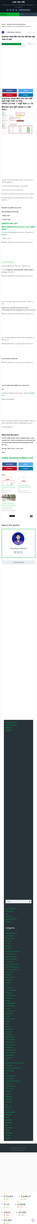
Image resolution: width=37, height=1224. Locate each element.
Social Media (9, 1078)
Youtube (8, 1094)
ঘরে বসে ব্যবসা (8, 1107)
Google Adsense (10, 1003)
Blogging (8, 946)
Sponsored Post (10, 1086)
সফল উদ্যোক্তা (9, 1133)
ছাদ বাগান (7, 1109)
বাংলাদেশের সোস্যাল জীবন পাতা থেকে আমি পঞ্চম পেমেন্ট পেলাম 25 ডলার (8, 487)
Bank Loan (9, 941)
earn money (9, 972)
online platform (10, 1045)
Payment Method (11, 1050)
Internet (8, 1016)
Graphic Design (10, 1006)
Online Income (10, 1042)
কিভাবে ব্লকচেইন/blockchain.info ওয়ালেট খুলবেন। (18, 227)
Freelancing (9, 998)
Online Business (10, 1039)
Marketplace (9, 1029)
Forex (7, 985)
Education (9, 974)
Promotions (9, 1058)
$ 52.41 (7, 1212)
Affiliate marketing (11, 725)
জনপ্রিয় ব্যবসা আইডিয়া (10, 1112)
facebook (9, 90)
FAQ (7, 914)
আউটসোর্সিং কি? (9, 728)
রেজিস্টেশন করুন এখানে (9, 223)
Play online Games (11, 1052)
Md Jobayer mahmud (14, 32)
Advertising (9, 916)
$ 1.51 (6, 1204)
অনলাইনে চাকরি (9, 1102)
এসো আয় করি (18, 2)
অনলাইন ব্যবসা (9, 1096)
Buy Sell (8, 949)
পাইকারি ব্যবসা (8, 1120)
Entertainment (10, 977)
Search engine (10, 1070)
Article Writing (10, 938)
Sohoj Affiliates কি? (11, 722)
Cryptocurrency (10, 954)
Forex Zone (9, 987)
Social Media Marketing (13, 1081)
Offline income (10, 1037)
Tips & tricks (9, 1089)
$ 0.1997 (8, 1220)
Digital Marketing (11, 956)
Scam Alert (9, 1065)
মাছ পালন (7, 1130)
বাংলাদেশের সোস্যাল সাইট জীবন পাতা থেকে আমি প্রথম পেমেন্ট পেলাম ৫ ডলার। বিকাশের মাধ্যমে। (9, 505)
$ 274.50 (21, 1204)
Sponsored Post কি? (11, 919)
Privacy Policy (10, 911)
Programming (10, 1055)
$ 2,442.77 (25, 1196)
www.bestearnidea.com (8, 262)
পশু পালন (7, 1117)
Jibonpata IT (22, 1150)
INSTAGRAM (9, 1013)
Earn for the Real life (12, 964)
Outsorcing (9, 1047)
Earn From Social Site (12, 969)
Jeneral (8, 1021)
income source (10, 1011)
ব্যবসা (7, 1125)
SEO (7, 1073)
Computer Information (13, 951)
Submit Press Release (24, 10)
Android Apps (10, 936)
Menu (4, 14)
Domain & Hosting (11, 959)
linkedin (25, 95)
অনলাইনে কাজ (8, 1099)
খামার (7, 1104)
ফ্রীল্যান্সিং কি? (9, 730)
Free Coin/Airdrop (11, 990)
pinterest (9, 95)
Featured (8, 982)
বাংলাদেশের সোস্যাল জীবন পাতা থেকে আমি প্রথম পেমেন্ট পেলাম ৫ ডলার (24, 487)
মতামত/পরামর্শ (8, 921)
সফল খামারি (8, 1135)
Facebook (8, 980)
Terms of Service (11, 908)
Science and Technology (13, 1068)
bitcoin (8, 943)
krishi (7, 1024)
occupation (9, 1034)
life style (8, 1026)
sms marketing (10, 1076)
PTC (7, 1060)
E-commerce (9, 962)
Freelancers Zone (11, 995)
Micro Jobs (9, 1032)
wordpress (9, 1091)
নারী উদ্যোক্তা (8, 1115)
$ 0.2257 (22, 1212)
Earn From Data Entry (12, 967)
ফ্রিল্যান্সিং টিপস (9, 1122)
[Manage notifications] (33, 1220)
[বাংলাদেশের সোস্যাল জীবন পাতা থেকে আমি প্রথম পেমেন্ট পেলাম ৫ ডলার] (25, 481)
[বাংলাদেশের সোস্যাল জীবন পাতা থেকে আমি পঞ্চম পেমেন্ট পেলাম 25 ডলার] (9, 481)
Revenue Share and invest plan (12, 44)
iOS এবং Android (10, 1019)
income (8, 1008)
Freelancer (9, 993)
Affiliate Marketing (11, 933)
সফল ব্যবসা (8, 1138)
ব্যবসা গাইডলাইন (9, 1128)
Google (8, 1000)
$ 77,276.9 (8, 1196)
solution (8, 1083)
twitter (26, 90)
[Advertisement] (18, 69)
